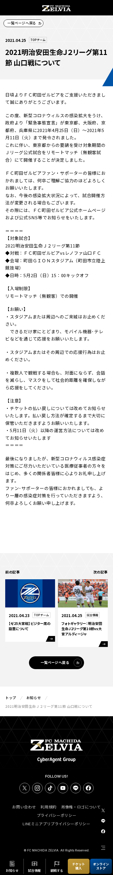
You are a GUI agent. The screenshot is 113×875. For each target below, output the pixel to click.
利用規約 (49, 807)
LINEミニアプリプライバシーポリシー (56, 824)
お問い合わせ (24, 807)
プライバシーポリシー (56, 815)
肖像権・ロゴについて (81, 807)
